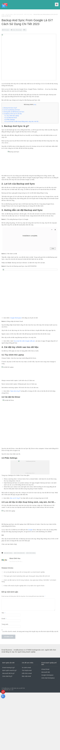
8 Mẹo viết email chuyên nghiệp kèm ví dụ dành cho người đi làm (24, 585)
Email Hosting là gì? (8, 667)
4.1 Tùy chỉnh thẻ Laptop (11, 115)
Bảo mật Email (9, 14)
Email (4, 618)
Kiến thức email (27, 673)
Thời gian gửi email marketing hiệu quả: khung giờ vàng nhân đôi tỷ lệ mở (27, 576)
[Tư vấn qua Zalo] (3, 698)
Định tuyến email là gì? (9, 670)
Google (30, 529)
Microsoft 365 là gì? (8, 673)
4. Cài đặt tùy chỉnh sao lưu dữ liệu (12, 113)
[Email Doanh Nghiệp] (4, 5)
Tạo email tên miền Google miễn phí (24, 341)
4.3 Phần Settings (9, 119)
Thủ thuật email (27, 670)
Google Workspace (15, 318)
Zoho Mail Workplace (48, 678)
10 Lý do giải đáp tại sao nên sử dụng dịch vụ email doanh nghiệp (24, 572)
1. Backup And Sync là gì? (9, 107)
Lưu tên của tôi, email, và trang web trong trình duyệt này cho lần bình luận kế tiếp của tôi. (30, 631)
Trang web (5, 624)
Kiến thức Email (28, 14)
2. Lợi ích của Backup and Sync (11, 109)
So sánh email (26, 667)
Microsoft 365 (45, 672)
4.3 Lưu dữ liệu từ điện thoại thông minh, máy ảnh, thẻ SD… (22, 121)
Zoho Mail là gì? (7, 676)
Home (3, 14)
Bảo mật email (26, 676)
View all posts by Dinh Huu (16, 561)
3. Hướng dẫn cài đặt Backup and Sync (13, 111)
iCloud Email (45, 669)
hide (35, 104)
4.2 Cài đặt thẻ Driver (10, 117)
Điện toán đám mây (18, 14)
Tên (3, 613)
